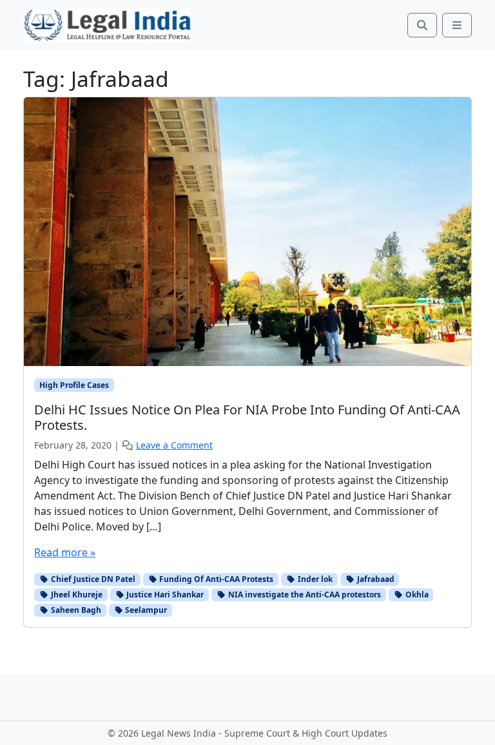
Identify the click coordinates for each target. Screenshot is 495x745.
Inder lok (314, 579)
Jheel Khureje (75, 594)
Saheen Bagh (75, 610)
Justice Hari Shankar (164, 594)
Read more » (64, 552)
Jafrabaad (374, 579)
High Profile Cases (74, 385)
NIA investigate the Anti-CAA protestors (303, 594)
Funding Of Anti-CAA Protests (215, 579)
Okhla (416, 594)
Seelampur (145, 610)
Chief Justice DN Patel (92, 579)
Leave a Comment (174, 445)
